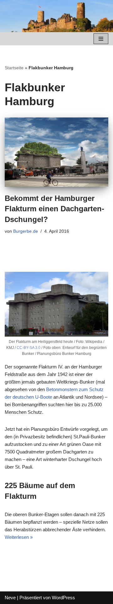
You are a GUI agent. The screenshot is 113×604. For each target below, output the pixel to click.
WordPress (63, 597)
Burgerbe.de (25, 231)
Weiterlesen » (19, 537)
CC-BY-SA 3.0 (28, 347)
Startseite (14, 67)
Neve (10, 597)
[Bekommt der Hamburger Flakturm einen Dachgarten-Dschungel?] (56, 152)
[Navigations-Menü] (101, 38)
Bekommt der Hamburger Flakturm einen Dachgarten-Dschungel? (54, 209)
